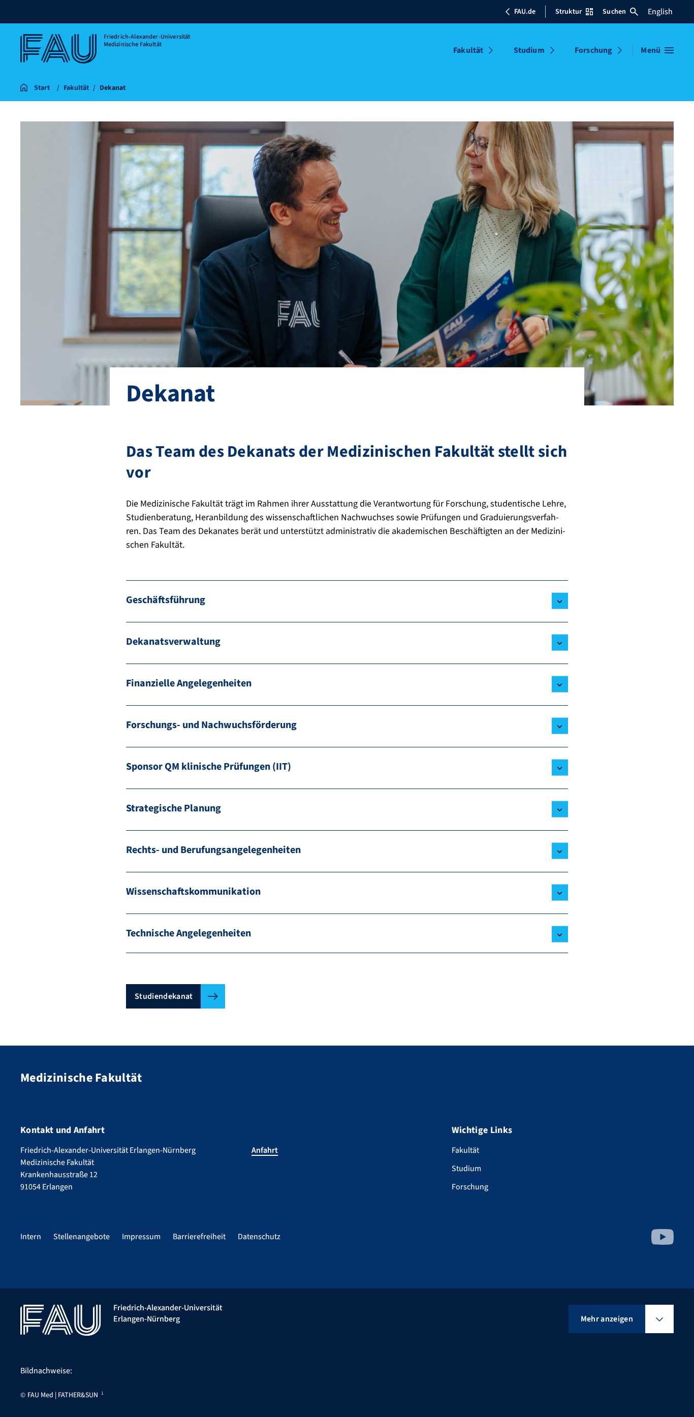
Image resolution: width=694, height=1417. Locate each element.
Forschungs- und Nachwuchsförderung (211, 725)
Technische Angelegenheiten (188, 933)
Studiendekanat (164, 996)
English (660, 11)
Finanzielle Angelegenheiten (188, 683)
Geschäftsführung (165, 600)
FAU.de (524, 12)
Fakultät (468, 50)
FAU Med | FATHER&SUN (62, 1395)
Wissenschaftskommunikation (193, 892)
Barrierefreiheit (199, 1236)
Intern (30, 1236)
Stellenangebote (81, 1236)
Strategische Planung (173, 808)
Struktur (568, 12)
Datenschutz (259, 1236)
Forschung (593, 50)
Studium (529, 50)
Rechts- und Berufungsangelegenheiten (213, 850)
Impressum (141, 1236)
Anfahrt (264, 1150)
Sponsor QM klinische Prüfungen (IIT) (208, 767)
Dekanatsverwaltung (173, 642)
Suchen (614, 12)
